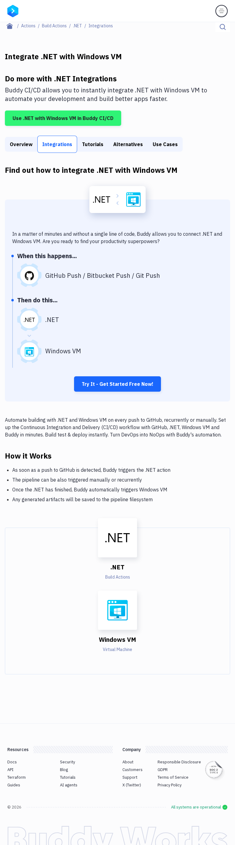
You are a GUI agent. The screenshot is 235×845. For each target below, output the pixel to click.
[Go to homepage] (12, 10)
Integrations (57, 144)
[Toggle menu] (221, 11)
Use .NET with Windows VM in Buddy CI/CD (63, 118)
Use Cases (165, 144)
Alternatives (128, 144)
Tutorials (92, 144)
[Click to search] (222, 27)
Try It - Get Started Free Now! (117, 384)
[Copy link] (59, 455)
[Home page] (13, 25)
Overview (21, 144)
